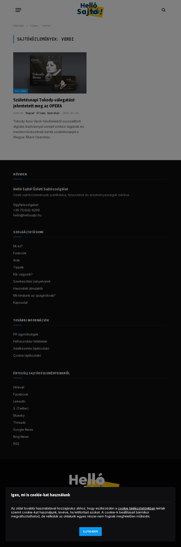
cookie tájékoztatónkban (136, 508)
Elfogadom (90, 531)
